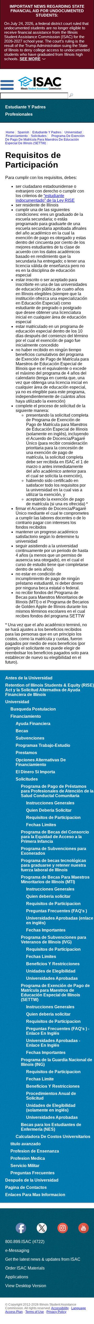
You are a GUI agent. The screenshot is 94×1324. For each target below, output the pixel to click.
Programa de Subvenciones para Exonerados (53, 851)
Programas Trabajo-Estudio (43, 745)
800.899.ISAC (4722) (24, 1241)
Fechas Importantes (46, 930)
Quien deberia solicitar (48, 896)
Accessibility (60, 1308)
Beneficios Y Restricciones (53, 964)
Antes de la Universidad (28, 678)
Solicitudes (38, 136)
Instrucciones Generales (50, 803)
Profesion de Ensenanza (34, 1151)
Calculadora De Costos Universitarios (53, 1136)
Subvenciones (30, 738)
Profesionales (19, 114)
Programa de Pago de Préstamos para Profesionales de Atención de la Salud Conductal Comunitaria (57, 791)
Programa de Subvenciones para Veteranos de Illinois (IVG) (53, 939)
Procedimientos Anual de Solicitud (51, 1095)
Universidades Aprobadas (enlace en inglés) (59, 920)
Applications (16, 1277)
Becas (22, 731)
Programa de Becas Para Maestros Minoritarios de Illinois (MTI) (55, 879)
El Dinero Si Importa (35, 772)
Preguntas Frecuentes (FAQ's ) (56, 911)
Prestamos (26, 752)
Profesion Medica (27, 1158)
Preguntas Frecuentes (32, 1173)
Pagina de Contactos (26, 1187)
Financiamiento (17, 136)
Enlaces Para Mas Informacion (35, 1194)
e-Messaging (17, 1250)
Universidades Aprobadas (52, 978)
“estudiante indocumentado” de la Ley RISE (45, 198)
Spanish (23, 132)
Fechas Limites (41, 825)
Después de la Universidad (31, 1180)
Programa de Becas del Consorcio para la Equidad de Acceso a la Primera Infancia (55, 837)
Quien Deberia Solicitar (49, 810)
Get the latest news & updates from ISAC (42, 1259)
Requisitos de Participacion (53, 817)
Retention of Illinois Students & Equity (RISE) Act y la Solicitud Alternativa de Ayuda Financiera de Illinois (49, 690)
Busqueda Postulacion (33, 709)
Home (10, 132)
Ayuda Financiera (33, 723)
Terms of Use (34, 1312)
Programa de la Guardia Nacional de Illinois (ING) (56, 1062)
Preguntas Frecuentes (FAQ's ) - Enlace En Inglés (57, 1031)
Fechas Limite (40, 1079)
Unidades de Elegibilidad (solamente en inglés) (50, 1107)
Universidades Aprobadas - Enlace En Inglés (53, 1042)
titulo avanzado (25, 1144)
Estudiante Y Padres (25, 107)
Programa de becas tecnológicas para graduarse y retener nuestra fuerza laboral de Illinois (53, 865)
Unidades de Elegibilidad (50, 971)
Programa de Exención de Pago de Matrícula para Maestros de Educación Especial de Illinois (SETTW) (45, 139)
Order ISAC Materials (25, 1268)
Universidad (73, 132)
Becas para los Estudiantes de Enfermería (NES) (51, 1127)
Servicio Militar (24, 1165)
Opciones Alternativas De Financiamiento (41, 762)
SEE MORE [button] (30, 59)
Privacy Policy (56, 1312)
